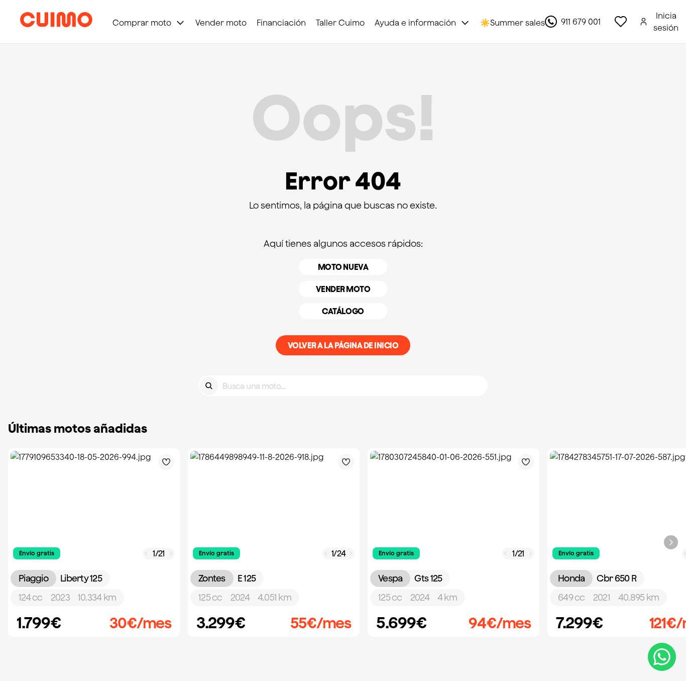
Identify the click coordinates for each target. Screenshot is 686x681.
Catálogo (343, 311)
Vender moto (343, 289)
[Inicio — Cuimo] (56, 22)
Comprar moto (141, 22)
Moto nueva (343, 266)
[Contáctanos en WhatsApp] (662, 657)
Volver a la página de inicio (343, 345)
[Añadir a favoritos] (166, 462)
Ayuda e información (415, 22)
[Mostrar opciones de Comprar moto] (180, 23)
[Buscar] (208, 385)
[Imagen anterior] (146, 553)
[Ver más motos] (671, 542)
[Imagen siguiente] (171, 553)
